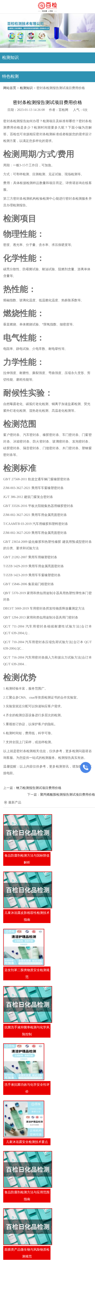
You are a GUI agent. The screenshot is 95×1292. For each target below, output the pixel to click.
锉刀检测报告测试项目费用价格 (38, 788)
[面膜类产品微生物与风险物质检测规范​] (26, 1226)
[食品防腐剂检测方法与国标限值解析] (26, 832)
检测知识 (26, 88)
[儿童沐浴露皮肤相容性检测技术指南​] (26, 890)
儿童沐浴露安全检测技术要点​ (27, 1142)
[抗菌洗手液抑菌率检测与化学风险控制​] (26, 1004)
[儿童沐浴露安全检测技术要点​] (26, 1119)
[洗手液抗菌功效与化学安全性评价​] (26, 1061)
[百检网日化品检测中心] (47, 7)
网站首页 (9, 88)
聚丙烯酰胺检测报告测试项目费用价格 (67, 794)
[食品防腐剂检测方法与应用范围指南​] (26, 1169)
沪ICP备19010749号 (50, 1281)
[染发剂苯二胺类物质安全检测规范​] (26, 947)
